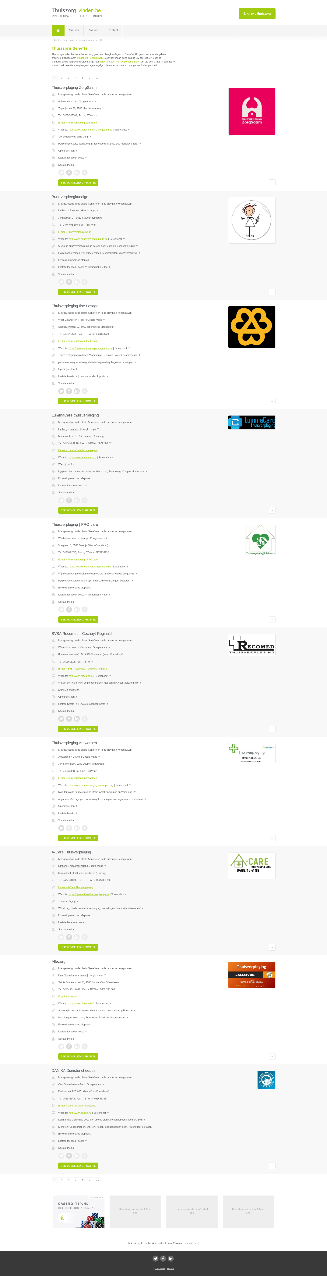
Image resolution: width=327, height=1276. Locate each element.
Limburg (62, 210)
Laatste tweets (68, 376)
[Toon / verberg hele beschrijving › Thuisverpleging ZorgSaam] (116, 137)
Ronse (82, 975)
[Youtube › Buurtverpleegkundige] (85, 282)
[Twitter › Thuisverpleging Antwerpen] (61, 828)
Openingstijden (68, 150)
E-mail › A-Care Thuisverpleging (75, 887)
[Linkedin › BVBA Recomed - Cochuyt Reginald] (77, 719)
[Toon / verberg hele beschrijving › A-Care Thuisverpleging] (116, 901)
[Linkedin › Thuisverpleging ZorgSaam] (77, 173)
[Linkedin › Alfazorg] (77, 1046)
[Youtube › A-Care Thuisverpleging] (85, 937)
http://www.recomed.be (81, 675)
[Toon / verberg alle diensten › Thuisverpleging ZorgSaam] (116, 144)
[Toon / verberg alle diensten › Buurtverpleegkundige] (116, 253)
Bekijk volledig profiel (78, 182)
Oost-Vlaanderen (67, 975)
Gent (82, 1084)
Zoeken (93, 30)
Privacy (170, 1268)
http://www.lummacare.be (82, 457)
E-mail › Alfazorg (67, 996)
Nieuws (74, 30)
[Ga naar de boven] (272, 182)
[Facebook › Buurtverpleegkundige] (69, 282)
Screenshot (122, 129)
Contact (112, 30)
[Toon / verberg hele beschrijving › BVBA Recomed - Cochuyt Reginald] (116, 683)
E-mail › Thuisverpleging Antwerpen (77, 778)
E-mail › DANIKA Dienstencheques (77, 1105)
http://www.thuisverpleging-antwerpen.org (91, 785)
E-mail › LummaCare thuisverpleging (78, 450)
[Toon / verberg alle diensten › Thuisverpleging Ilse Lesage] (116, 362)
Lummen (74, 429)
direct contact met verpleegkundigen (120, 61)
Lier (75, 101)
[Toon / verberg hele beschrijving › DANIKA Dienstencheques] (116, 1120)
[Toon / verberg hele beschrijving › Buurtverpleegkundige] (116, 246)
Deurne (76, 756)
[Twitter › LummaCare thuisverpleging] (61, 500)
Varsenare (85, 647)
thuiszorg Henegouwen (90, 57)
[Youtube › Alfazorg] (85, 1046)
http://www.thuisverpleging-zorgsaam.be (90, 129)
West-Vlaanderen (67, 319)
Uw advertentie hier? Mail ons (135, 1211)
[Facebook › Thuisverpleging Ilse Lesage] (69, 391)
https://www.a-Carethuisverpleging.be (89, 894)
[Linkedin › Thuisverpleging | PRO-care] (77, 609)
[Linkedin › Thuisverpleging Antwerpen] (77, 828)
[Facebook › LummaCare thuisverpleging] (69, 500)
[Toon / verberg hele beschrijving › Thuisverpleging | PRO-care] (116, 574)
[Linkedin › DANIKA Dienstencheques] (77, 1156)
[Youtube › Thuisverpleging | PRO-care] (85, 609)
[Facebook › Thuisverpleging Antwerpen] (69, 828)
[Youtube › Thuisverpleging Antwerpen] (85, 828)
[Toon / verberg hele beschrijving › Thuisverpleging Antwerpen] (116, 792)
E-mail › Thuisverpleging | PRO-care (78, 559)
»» (97, 78)
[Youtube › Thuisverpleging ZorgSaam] (85, 173)
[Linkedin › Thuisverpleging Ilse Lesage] (77, 391)
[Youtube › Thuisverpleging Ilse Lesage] (85, 391)
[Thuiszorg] (58, 30)
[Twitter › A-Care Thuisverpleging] (61, 937)
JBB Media (160, 1268)
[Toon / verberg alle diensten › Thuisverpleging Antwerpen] (116, 799)
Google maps (88, 101)
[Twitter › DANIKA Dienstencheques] (61, 1156)
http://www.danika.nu (80, 1112)
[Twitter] (156, 1259)
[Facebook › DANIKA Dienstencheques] (69, 1156)
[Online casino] (81, 1213)
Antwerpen (64, 101)
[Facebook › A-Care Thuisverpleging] (69, 937)
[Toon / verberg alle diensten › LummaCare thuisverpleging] (116, 472)
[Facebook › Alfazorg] (69, 1046)
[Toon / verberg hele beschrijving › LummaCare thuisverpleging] (116, 464)
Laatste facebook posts (72, 157)
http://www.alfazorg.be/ (81, 1003)
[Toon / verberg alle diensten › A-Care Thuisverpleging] (116, 908)
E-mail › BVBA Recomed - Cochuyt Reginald (82, 668)
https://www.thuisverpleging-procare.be (90, 566)
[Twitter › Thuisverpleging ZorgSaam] (61, 173)
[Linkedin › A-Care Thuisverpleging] (77, 937)
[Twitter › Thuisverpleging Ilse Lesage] (61, 391)
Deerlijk (84, 538)
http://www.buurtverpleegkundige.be (88, 239)
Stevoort (74, 210)
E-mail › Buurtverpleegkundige (74, 232)
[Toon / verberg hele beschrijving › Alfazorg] (116, 1011)
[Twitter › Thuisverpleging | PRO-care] (61, 609)
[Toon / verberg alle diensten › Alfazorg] (116, 1018)
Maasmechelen (78, 865)
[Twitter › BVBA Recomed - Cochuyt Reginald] (61, 719)
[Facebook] (163, 1259)
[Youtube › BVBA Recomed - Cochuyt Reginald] (85, 719)
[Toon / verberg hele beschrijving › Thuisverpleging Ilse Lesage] (116, 355)
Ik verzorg (257, 13)
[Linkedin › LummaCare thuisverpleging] (77, 500)
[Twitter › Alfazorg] (61, 1046)
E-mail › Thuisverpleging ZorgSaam (77, 122)
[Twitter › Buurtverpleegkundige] (61, 282)
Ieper (82, 319)
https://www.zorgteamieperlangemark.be (90, 348)
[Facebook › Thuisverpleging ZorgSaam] (69, 173)
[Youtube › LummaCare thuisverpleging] (85, 500)
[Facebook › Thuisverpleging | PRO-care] (69, 609)
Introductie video (100, 267)
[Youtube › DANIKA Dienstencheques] (85, 1156)
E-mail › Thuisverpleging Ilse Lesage (78, 341)
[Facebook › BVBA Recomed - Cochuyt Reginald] (69, 719)
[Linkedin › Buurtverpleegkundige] (77, 282)
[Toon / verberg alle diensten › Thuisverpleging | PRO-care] (116, 581)
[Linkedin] (171, 1259)
